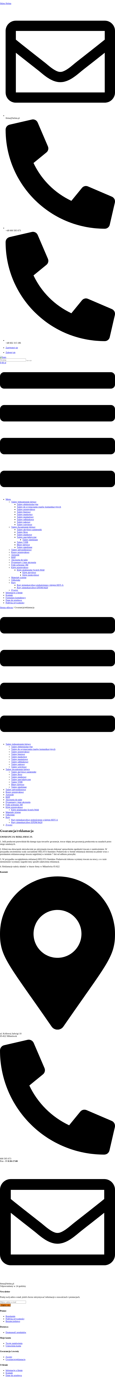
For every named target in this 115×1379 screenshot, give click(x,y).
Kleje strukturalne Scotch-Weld (30, 570)
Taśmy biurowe (24, 512)
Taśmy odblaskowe (25, 519)
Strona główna (6, 607)
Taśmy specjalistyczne (26, 537)
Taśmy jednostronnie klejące (23, 502)
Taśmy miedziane (30, 539)
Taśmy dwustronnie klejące (23, 527)
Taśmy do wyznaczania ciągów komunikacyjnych (39, 507)
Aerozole (15, 555)
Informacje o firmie (14, 592)
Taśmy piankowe (24, 534)
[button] (57, 430)
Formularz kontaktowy (16, 598)
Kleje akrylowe (29, 572)
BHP (13, 557)
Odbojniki (15, 580)
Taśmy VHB (22, 542)
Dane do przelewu (14, 600)
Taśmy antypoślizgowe (21, 550)
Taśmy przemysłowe (26, 509)
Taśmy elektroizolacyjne (27, 504)
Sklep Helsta (5, 3)
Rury (13, 582)
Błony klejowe (23, 545)
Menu (8, 499)
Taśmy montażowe (25, 517)
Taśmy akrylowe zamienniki (29, 529)
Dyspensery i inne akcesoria (23, 562)
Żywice (14, 590)
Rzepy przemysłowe (20, 552)
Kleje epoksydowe (30, 575)
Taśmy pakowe (23, 522)
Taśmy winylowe (24, 524)
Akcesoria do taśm (19, 560)
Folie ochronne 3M (19, 565)
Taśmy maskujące (25, 514)
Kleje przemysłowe (19, 567)
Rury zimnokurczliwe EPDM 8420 (32, 587)
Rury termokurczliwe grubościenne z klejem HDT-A (40, 585)
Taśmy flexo (22, 532)
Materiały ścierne (18, 577)
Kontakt (9, 595)
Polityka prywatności (15, 603)
